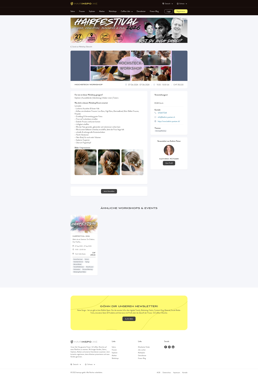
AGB (158, 372)
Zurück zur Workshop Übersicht (82, 46)
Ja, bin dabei (129, 318)
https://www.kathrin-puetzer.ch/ (169, 121)
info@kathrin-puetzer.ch (166, 117)
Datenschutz (167, 372)
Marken (102, 11)
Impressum (176, 372)
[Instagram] (169, 347)
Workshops (113, 11)
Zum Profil (169, 163)
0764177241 (162, 113)
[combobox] (168, 3)
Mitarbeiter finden (144, 347)
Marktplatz (141, 352)
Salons (73, 11)
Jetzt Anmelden (109, 191)
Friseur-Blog (154, 11)
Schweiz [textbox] (181, 3)
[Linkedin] (173, 347)
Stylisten (92, 11)
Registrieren (180, 11)
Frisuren (82, 11)
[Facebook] (165, 347)
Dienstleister (141, 11)
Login (169, 11)
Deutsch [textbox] (167, 3)
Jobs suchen (142, 350)
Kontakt (184, 372)
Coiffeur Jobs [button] (126, 11)
